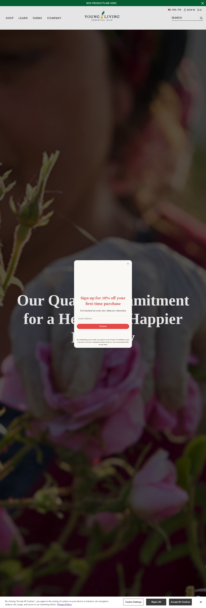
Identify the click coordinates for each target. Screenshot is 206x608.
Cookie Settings (133, 602)
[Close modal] (128, 263)
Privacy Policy (64, 604)
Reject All (156, 602)
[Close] (200, 602)
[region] (103, 602)
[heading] (103, 300)
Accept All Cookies (180, 602)
